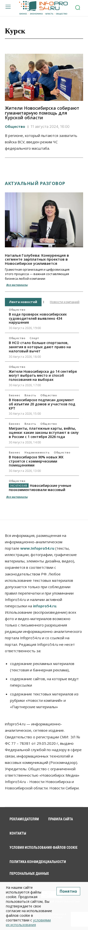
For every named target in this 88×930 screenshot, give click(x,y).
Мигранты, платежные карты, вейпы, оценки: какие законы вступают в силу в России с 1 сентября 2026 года (44, 432)
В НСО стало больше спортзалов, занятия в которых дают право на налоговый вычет (40, 346)
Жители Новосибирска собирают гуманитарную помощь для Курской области (42, 113)
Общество (15, 126)
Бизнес (14, 395)
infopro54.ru (44, 605)
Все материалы (17, 285)
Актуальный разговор (35, 183)
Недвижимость (36, 452)
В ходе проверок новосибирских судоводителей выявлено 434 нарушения (38, 318)
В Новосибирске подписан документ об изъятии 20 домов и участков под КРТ (42, 404)
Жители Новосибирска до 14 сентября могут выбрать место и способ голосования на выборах (43, 375)
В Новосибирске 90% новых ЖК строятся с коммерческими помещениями (36, 461)
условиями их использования (28, 922)
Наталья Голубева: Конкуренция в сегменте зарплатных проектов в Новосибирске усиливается (37, 259)
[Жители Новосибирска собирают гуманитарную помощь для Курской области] (44, 77)
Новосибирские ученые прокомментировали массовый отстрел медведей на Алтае (40, 489)
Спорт (34, 338)
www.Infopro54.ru (37, 548)
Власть (30, 395)
